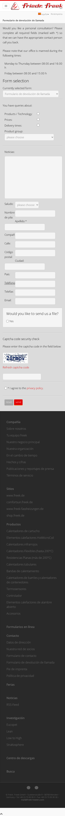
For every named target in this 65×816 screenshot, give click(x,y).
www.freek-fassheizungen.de (25, 509)
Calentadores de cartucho (23, 531)
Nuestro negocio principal (23, 442)
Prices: (8, 119)
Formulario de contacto (21, 656)
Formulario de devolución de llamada (30, 662)
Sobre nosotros (16, 429)
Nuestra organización (19, 449)
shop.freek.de (15, 515)
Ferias (10, 685)
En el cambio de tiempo (21, 455)
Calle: (8, 243)
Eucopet (11, 725)
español (44, 14)
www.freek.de (15, 495)
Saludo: (9, 204)
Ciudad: (19, 260)
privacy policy (35, 388)
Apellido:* (21, 221)
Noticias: (10, 152)
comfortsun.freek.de (19, 502)
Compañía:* (12, 234)
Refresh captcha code (16, 367)
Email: (8, 300)
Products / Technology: (18, 114)
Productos (13, 524)
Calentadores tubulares (21, 564)
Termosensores (16, 589)
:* (11, 283)
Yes (11, 321)
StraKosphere (15, 745)
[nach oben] (1, 814)
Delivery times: (13, 125)
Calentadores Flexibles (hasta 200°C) (29, 551)
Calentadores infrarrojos (21, 544)
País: (7, 274)
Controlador (14, 596)
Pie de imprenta (56, 14)
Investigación (15, 718)
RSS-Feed (12, 705)
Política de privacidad (20, 676)
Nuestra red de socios (20, 649)
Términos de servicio (19, 475)
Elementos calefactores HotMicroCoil (30, 538)
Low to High (14, 738)
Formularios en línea (20, 627)
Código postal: (9, 254)
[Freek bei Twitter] (28, 787)
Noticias (12, 698)
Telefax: (9, 291)
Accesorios (13, 613)
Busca (10, 771)
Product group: (14, 131)
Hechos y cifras (16, 462)
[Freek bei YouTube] (36, 787)
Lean (9, 731)
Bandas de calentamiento (22, 571)
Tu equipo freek (16, 435)
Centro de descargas (20, 758)
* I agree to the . (26, 388)
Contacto (12, 636)
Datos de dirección (18, 642)
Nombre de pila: (10, 215)
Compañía (13, 422)
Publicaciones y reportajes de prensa (30, 469)
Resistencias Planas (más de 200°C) (28, 558)
